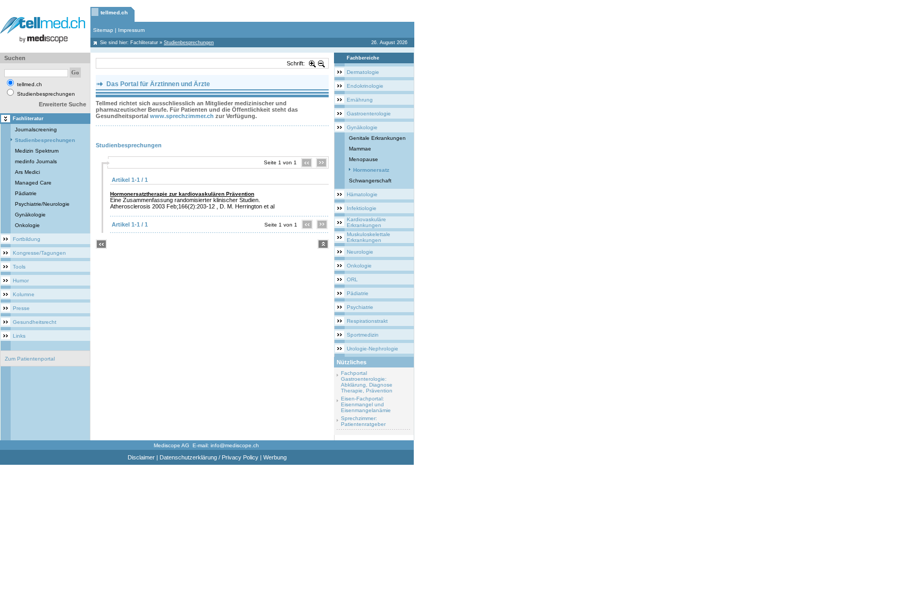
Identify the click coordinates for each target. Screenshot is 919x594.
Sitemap (103, 30)
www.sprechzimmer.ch (182, 116)
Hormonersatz (371, 170)
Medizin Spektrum (37, 151)
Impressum (131, 30)
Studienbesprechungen (45, 140)
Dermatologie (363, 72)
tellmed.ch (114, 12)
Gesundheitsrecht (34, 322)
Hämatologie (362, 194)
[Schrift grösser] (312, 63)
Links (19, 336)
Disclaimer (141, 457)
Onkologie (27, 225)
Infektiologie (362, 208)
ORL (352, 279)
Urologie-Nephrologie (372, 349)
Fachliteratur (144, 42)
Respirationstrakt (367, 321)
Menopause (363, 159)
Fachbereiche (363, 58)
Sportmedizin (363, 335)
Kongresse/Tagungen (39, 253)
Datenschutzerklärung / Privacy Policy (209, 457)
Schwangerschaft (370, 180)
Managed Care (33, 183)
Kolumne (24, 294)
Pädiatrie (26, 193)
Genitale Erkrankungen (377, 138)
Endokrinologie (365, 86)
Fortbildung (26, 239)
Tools (19, 267)
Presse (21, 308)
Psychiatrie (360, 307)
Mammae (360, 149)
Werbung (275, 457)
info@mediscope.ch (235, 445)
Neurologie (360, 252)
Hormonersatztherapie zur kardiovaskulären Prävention (182, 194)
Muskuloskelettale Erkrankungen (368, 237)
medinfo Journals (36, 161)
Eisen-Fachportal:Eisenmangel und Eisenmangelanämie (366, 404)
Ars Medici (27, 172)
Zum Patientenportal (30, 359)
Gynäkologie (30, 214)
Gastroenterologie (369, 113)
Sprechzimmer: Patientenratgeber (363, 421)
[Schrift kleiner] (322, 63)
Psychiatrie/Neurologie (42, 204)
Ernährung (360, 100)
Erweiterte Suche (62, 104)
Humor (21, 280)
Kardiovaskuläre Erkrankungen (366, 222)
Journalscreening (36, 129)
